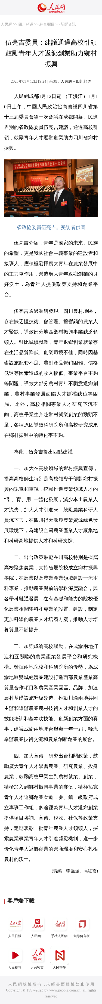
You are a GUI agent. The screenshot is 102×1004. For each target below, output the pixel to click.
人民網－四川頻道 (76, 81)
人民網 (6, 24)
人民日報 (14, 936)
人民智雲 (37, 967)
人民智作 (59, 967)
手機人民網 (59, 936)
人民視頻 (14, 967)
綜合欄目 (47, 24)
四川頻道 (25, 24)
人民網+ (37, 936)
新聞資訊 (68, 24)
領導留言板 (81, 936)
